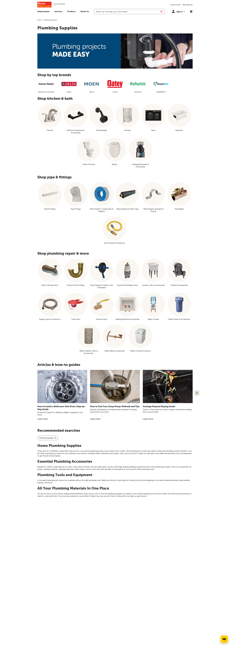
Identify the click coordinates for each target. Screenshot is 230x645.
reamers (40, 483)
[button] (58, 11)
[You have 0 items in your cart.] (191, 11)
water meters (79, 469)
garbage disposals (66, 469)
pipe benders (184, 480)
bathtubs (104, 453)
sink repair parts (100, 467)
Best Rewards (188, 5)
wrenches (174, 480)
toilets (97, 453)
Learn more (42, 419)
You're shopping (59, 4)
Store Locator (176, 5)
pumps (40, 469)
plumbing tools (95, 480)
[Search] (161, 12)
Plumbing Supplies (46, 438)
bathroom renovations (78, 453)
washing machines (51, 469)
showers (115, 453)
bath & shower (83, 467)
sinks (122, 453)
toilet (75, 467)
